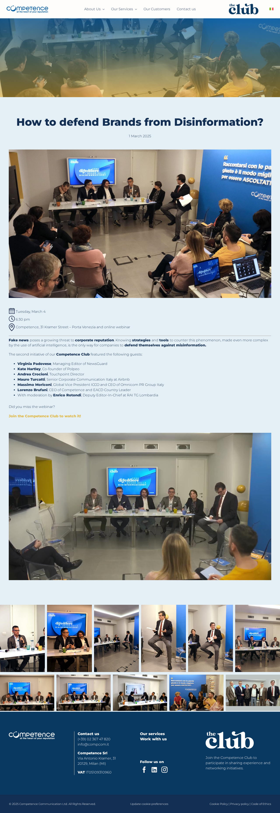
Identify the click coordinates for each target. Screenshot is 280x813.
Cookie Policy (219, 804)
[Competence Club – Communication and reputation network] (32, 733)
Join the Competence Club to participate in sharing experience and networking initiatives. (238, 763)
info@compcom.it (93, 744)
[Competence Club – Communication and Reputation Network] (243, 9)
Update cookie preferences (149, 804)
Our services (152, 734)
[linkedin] (154, 770)
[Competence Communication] (27, 7)
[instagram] (164, 770)
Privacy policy (239, 804)
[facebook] (144, 770)
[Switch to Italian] (271, 9)
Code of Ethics (261, 804)
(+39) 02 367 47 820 (94, 739)
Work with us (153, 739)
